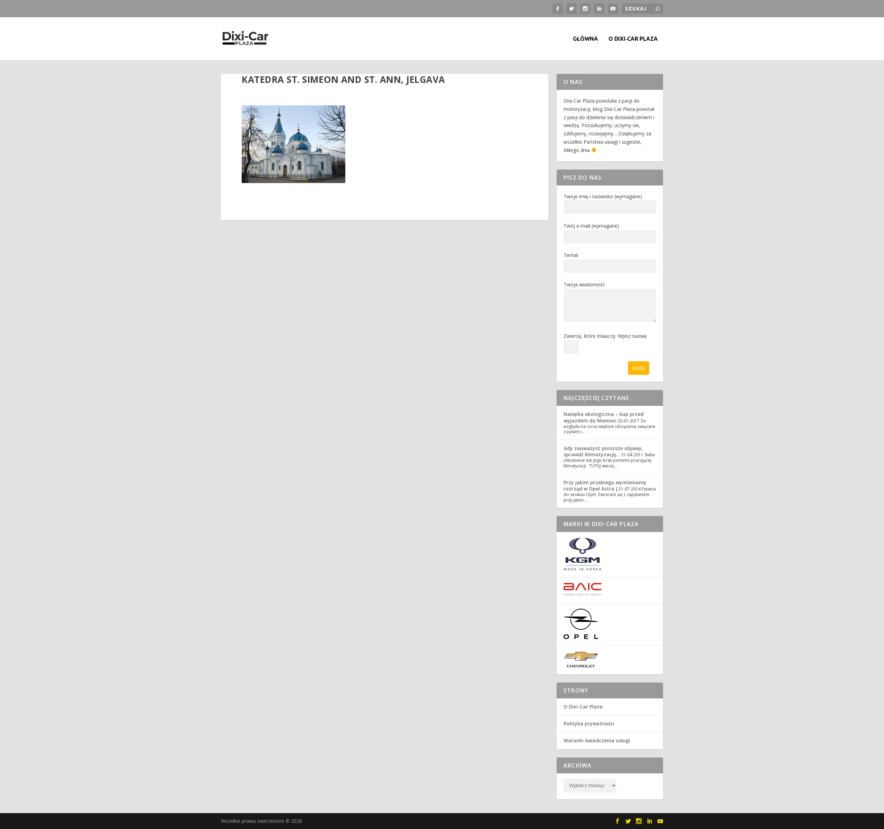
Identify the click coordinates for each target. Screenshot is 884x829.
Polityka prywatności (589, 723)
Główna (585, 39)
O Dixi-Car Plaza (583, 706)
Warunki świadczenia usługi (597, 740)
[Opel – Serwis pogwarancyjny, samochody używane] (581, 637)
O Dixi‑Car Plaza (633, 39)
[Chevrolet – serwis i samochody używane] (581, 666)
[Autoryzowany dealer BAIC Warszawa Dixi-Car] (583, 594)
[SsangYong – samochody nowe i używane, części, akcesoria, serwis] (583, 568)
